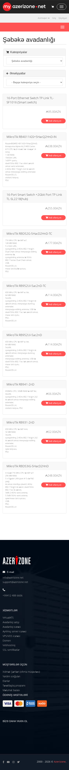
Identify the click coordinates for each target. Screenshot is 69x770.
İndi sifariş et (54, 120)
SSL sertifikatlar (11, 649)
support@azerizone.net (15, 582)
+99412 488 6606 (12, 595)
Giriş (54, 18)
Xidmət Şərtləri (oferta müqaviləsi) (21, 671)
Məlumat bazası (11, 690)
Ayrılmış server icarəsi (14, 631)
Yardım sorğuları (11, 676)
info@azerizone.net (13, 577)
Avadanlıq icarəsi (12, 626)
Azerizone (60, 761)
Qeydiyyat (63, 18)
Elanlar (6, 681)
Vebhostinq (9, 645)
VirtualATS (8, 617)
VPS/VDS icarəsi (11, 636)
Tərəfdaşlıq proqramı (14, 685)
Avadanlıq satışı (11, 622)
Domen (7, 640)
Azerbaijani (43, 18)
